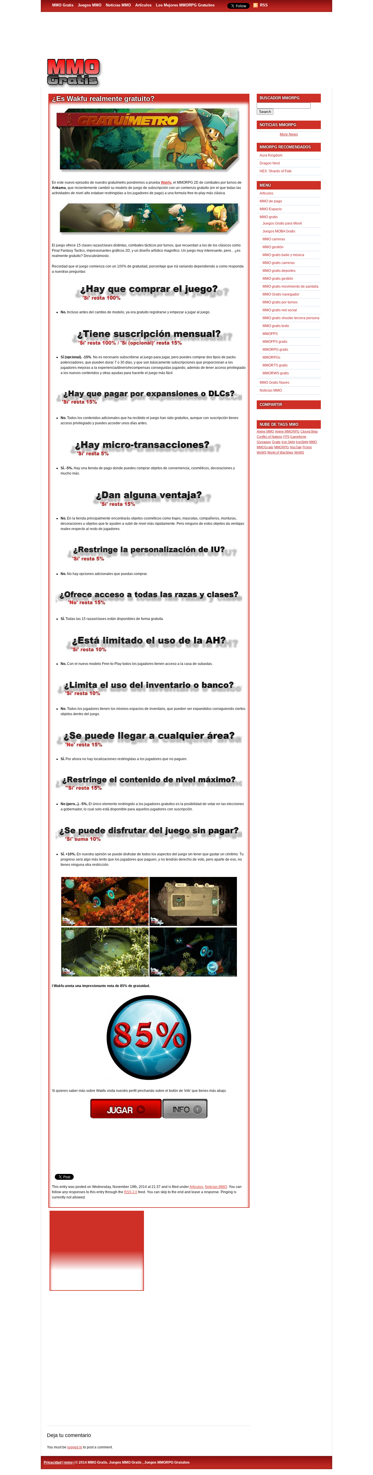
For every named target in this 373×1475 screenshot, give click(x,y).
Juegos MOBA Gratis (279, 231)
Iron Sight (288, 442)
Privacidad (52, 1462)
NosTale (296, 447)
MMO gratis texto (276, 326)
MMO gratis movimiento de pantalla (291, 286)
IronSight (302, 442)
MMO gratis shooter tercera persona (291, 318)
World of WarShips (280, 452)
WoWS (299, 452)
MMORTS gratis (275, 365)
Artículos (143, 5)
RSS (264, 5)
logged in (74, 1447)
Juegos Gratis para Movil (282, 223)
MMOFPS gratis (275, 342)
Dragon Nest (270, 163)
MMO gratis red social (280, 310)
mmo (68, 1462)
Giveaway (264, 442)
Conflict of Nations (269, 436)
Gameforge (298, 436)
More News (289, 134)
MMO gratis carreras (279, 263)
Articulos (196, 1187)
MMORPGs (271, 357)
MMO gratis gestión (278, 279)
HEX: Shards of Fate (276, 171)
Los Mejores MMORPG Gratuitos (185, 5)
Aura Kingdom (271, 155)
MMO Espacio (271, 209)
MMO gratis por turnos (280, 302)
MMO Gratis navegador (281, 294)
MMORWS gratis (276, 373)
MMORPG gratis (275, 350)
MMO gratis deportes (279, 271)
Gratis (276, 442)
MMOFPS (270, 334)
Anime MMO (265, 431)
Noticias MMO (118, 5)
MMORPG (281, 447)
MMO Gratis (62, 5)
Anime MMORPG (287, 431)
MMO (313, 442)
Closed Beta (309, 431)
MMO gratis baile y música (283, 255)
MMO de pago (271, 201)
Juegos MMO (89, 5)
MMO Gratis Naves (274, 383)
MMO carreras (274, 239)
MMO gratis (269, 217)
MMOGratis (265, 447)
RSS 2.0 (130, 1192)
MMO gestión (273, 247)
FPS (286, 436)
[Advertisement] (220, 70)
